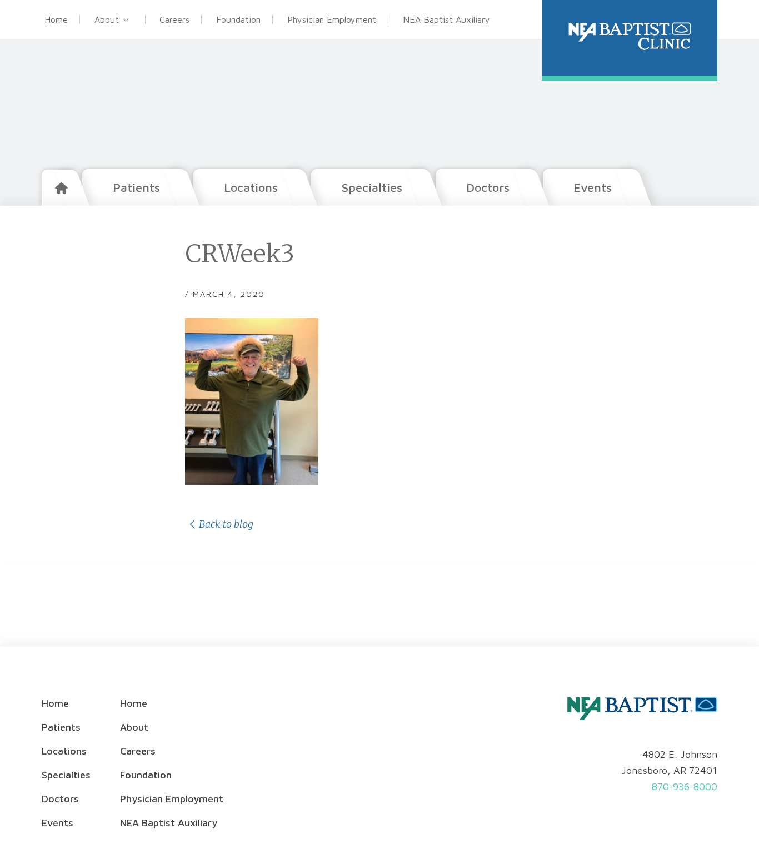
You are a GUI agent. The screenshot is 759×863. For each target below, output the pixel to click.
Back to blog (226, 524)
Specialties (372, 187)
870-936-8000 (684, 786)
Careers (174, 19)
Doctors (488, 187)
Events (592, 187)
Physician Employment (331, 19)
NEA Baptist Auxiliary (446, 19)
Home (56, 19)
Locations (251, 187)
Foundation (238, 19)
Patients (136, 187)
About (106, 19)
